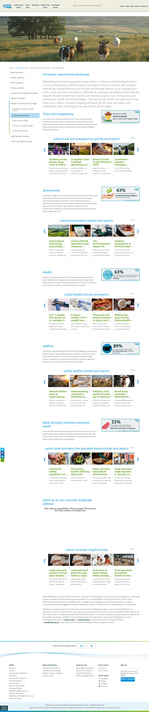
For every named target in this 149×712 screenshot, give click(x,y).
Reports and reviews (17, 686)
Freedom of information (52, 671)
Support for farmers (17, 693)
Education (13, 676)
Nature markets (25, 98)
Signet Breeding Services (18, 691)
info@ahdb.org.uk (51, 622)
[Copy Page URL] (2, 460)
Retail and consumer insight (25, 103)
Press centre (103, 671)
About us (12, 668)
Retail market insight (20, 120)
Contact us (144, 6)
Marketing (35, 5)
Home (11, 68)
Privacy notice (48, 676)
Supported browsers (84, 673)
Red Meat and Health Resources (21, 696)
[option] (58, 160)
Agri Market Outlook (20, 136)
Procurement (14, 683)
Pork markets (24, 82)
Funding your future (18, 6)
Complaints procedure (51, 668)
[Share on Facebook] (2, 453)
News (127, 6)
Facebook (104, 678)
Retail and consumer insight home (23, 110)
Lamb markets (25, 77)
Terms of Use (69, 620)
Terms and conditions (84, 671)
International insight (20, 131)
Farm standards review (25, 141)
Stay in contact (128, 678)
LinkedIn (104, 684)
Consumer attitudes (20, 115)
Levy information (15, 681)
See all (132, 138)
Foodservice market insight (22, 126)
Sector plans (28, 6)
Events (122, 6)
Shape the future (15, 698)
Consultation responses (18, 673)
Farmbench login (15, 688)
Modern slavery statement (53, 673)
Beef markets (24, 72)
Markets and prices (45, 6)
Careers (12, 671)
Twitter (103, 681)
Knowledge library (55, 6)
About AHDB (134, 6)
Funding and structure (17, 678)
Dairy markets (25, 88)
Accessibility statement (85, 668)
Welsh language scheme (85, 676)
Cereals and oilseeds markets (25, 93)
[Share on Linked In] (2, 456)
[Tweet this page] (2, 449)
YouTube (104, 686)
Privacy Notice (84, 620)
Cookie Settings (4, 708)
